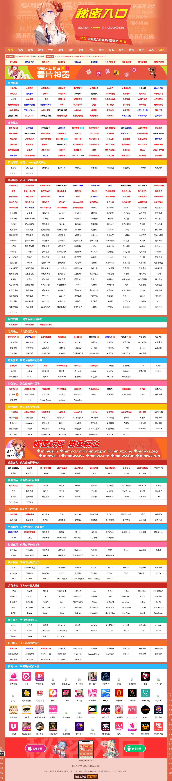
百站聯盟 (89, 766)
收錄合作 (75, 766)
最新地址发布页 (37, 56)
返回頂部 (96, 766)
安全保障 (82, 766)
